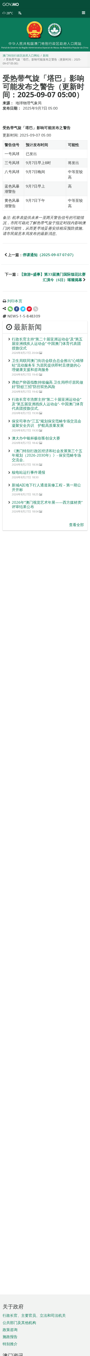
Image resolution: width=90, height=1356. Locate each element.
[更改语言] (20, 13)
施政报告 (10, 1336)
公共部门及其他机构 (19, 1322)
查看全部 (76, 524)
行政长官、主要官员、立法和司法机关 (34, 1315)
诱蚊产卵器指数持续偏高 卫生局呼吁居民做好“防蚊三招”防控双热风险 (47, 384)
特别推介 (10, 1343)
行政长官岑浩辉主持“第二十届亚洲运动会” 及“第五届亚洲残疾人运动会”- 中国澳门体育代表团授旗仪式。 (47, 404)
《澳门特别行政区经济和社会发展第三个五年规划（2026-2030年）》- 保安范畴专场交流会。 (47, 455)
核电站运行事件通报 (28, 472)
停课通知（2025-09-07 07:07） (49, 254)
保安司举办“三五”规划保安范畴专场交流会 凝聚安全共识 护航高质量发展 (46, 423)
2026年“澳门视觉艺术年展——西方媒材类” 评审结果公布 (47, 504)
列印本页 (14, 300)
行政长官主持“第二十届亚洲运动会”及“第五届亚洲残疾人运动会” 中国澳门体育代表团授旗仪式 (47, 344)
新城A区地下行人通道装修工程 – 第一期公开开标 (46, 487)
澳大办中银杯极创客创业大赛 (36, 438)
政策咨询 (10, 1329)
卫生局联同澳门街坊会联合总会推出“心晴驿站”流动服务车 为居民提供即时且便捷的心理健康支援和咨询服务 (48, 365)
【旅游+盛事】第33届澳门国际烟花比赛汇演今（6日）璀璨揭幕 (53, 277)
